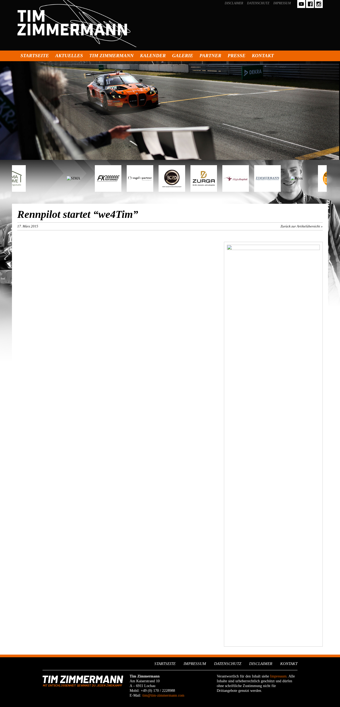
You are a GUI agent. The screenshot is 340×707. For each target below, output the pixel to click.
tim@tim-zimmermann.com (163, 695)
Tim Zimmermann (111, 55)
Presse (236, 55)
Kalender (153, 55)
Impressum (282, 3)
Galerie (182, 55)
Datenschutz (258, 3)
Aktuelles (69, 55)
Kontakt (263, 55)
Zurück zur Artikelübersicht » (301, 226)
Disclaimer (234, 3)
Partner (210, 55)
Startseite (34, 55)
